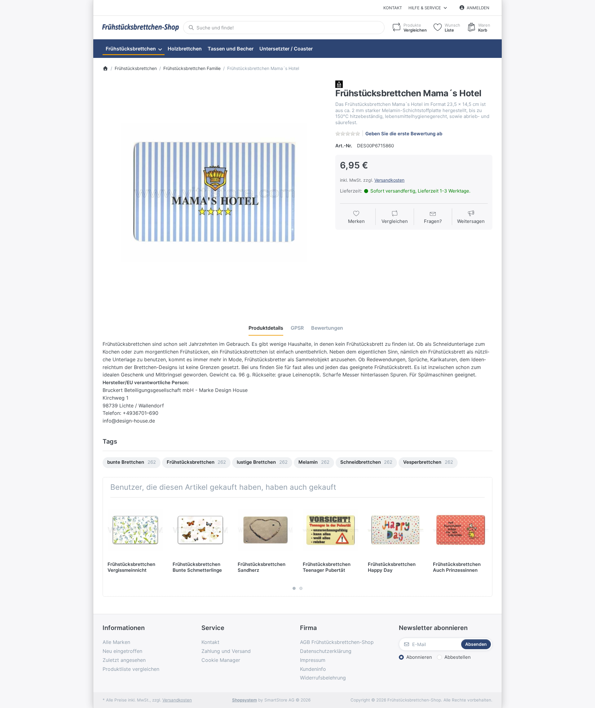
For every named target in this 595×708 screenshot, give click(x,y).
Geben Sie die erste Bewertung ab (403, 134)
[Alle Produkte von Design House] (339, 84)
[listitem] (214, 192)
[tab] (266, 328)
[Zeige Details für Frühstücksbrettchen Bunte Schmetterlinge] (200, 530)
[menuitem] (134, 49)
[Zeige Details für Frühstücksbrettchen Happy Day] (395, 530)
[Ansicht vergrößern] (214, 192)
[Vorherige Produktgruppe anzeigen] (110, 547)
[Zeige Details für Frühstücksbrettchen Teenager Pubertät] (330, 530)
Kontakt (392, 7)
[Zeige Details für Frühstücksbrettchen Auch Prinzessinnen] (460, 530)
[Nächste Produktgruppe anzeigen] (485, 547)
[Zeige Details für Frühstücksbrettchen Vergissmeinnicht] (135, 530)
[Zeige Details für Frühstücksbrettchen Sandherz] (265, 530)
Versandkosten (389, 180)
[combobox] (284, 27)
